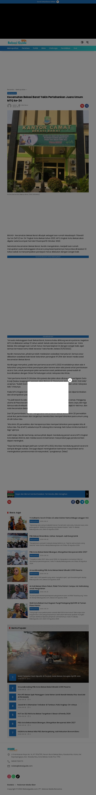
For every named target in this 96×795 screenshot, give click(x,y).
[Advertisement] (48, 397)
